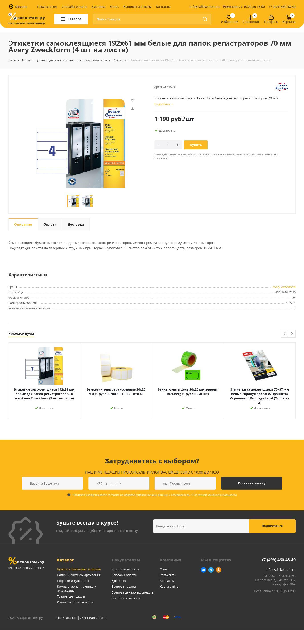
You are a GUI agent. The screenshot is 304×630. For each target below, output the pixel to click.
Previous (284, 334)
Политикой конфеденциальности (214, 495)
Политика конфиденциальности (81, 618)
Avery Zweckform (284, 287)
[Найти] (205, 19)
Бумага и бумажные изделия (79, 569)
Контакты (163, 6)
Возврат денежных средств (133, 592)
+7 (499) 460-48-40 (282, 6)
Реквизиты (168, 575)
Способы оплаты (74, 6)
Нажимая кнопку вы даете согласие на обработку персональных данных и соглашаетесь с (155, 494)
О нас (114, 6)
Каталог (65, 560)
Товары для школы (71, 596)
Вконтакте (203, 570)
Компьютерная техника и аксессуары (76, 588)
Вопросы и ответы (137, 6)
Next (292, 334)
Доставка (99, 6)
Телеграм (211, 570)
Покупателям (47, 6)
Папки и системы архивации (79, 575)
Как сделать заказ (125, 569)
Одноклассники (218, 570)
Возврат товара (124, 586)
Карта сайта (169, 586)
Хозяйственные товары (75, 602)
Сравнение (251, 22)
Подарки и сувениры (73, 581)
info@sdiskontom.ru (205, 6)
